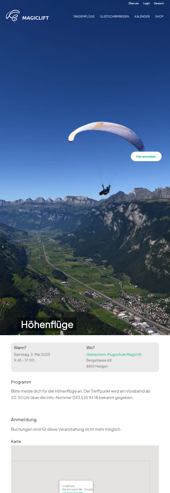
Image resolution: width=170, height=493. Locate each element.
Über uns (134, 3)
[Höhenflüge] (3, 246)
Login (146, 3)
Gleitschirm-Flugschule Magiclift (113, 354)
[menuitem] (133, 3)
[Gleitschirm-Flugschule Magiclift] (28, 16)
